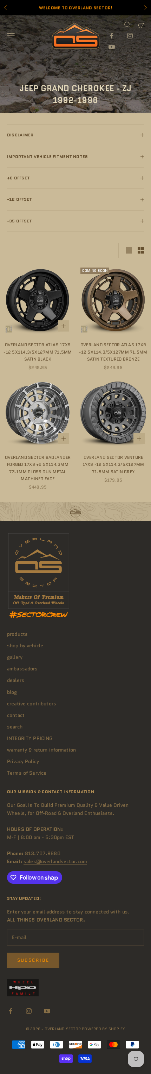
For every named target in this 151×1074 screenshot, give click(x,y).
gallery (14, 657)
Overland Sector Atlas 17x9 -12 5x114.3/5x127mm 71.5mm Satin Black (38, 352)
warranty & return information (41, 749)
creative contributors (31, 703)
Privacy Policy (23, 761)
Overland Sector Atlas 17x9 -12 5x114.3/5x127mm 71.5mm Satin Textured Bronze (113, 352)
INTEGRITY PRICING (29, 738)
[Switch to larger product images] (129, 250)
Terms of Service (26, 772)
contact (16, 715)
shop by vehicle (25, 645)
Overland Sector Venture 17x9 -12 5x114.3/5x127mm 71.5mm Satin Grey (113, 464)
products (17, 634)
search (14, 726)
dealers (15, 680)
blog (12, 692)
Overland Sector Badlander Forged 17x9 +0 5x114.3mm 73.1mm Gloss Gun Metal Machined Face (38, 468)
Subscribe (33, 960)
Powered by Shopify (103, 1029)
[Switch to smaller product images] (141, 250)
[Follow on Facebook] (111, 35)
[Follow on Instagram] (129, 35)
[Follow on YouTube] (111, 46)
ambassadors (22, 668)
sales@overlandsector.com (55, 861)
